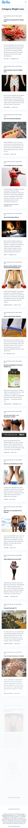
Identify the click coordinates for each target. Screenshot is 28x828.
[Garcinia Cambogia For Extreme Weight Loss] (14, 378)
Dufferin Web (16, 826)
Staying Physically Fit (10, 608)
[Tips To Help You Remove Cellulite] (14, 666)
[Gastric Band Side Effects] (14, 229)
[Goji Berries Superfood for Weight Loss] (14, 33)
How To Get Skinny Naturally (12, 118)
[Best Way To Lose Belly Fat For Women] (14, 523)
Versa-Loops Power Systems (12, 316)
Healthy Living (14, 15)
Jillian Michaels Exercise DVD (12, 559)
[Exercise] (14, 763)
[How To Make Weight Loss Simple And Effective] (14, 716)
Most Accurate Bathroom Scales (13, 463)
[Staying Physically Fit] (14, 619)
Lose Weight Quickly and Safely (13, 165)
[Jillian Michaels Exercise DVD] (14, 570)
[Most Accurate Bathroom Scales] (14, 475)
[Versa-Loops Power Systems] (14, 327)
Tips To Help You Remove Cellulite (14, 654)
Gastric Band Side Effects (11, 217)
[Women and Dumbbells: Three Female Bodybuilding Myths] (14, 279)
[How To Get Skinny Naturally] (14, 130)
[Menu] (25, 2)
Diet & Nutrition (7, 15)
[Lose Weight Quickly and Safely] (14, 177)
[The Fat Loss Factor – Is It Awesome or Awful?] (14, 428)
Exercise (6, 752)
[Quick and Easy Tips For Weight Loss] (14, 83)
